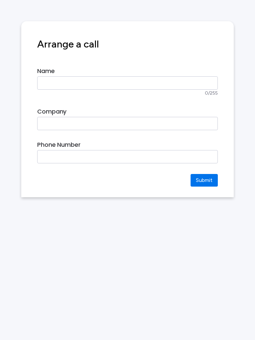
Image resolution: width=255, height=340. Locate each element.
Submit (204, 180)
